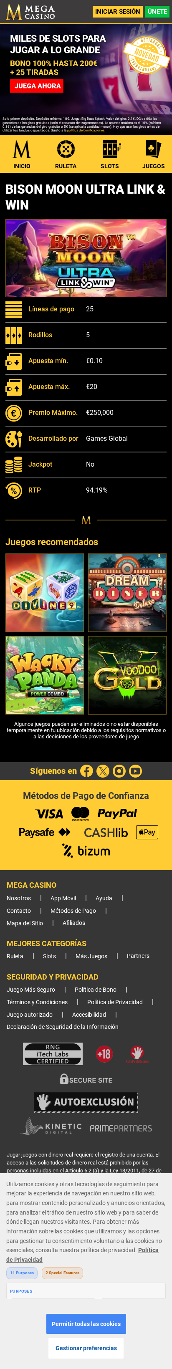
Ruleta (65, 166)
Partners (138, 956)
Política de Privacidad (115, 1002)
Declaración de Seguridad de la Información (63, 1027)
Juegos (153, 166)
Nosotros (19, 898)
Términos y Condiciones (37, 1002)
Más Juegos (91, 956)
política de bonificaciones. (86, 130)
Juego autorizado (30, 1014)
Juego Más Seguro (31, 989)
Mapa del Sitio (25, 923)
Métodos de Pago (73, 910)
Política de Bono (95, 989)
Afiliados (74, 923)
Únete (157, 11)
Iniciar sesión (117, 11)
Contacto (19, 910)
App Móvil (63, 898)
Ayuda (104, 898)
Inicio (21, 166)
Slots (110, 166)
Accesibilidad (89, 1014)
